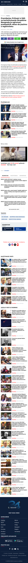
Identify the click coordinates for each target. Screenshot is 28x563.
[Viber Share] (11, 38)
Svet (2, 527)
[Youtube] (18, 244)
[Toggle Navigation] (26, 1)
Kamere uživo (9, 4)
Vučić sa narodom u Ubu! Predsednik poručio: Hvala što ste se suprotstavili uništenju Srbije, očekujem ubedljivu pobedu (19, 368)
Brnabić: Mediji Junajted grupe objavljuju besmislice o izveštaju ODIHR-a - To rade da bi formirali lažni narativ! (19, 106)
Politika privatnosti (12, 555)
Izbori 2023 (4, 219)
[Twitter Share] (24, 38)
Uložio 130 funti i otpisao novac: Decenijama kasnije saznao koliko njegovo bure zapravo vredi (15, 181)
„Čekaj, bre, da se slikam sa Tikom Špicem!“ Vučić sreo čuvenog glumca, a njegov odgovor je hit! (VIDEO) (19, 270)
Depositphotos (14, 557)
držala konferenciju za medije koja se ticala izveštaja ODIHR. (13, 96)
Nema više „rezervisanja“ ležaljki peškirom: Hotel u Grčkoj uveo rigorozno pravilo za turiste (15, 192)
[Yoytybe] (15, 549)
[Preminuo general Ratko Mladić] (6, 342)
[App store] (9, 540)
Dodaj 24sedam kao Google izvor (15, 42)
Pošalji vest (4, 555)
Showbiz (24, 4)
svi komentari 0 (7, 229)
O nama (6, 553)
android (16, 163)
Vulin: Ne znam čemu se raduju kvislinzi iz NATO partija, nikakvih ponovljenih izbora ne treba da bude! (19, 124)
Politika (16, 4)
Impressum (15, 553)
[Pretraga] (23, 1)
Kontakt (10, 553)
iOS (11, 163)
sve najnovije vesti (14, 209)
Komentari (23, 175)
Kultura (17, 522)
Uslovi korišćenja (22, 555)
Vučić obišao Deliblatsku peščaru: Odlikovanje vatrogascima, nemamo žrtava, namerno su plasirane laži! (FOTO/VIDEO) (19, 359)
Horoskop (17, 531)
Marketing (21, 553)
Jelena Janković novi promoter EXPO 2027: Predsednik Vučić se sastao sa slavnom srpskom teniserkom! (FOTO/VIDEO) (19, 349)
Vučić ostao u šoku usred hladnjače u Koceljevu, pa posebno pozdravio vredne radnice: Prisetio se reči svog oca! (19, 298)
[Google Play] (18, 540)
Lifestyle (3, 534)
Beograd (17, 527)
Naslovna (3, 15)
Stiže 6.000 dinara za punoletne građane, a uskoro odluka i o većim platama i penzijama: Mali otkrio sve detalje (19, 470)
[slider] (13, 157)
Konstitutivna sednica (15, 219)
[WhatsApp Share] (17, 38)
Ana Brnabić (4, 217)
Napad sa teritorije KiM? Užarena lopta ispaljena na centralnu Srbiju (19, 321)
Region (17, 529)
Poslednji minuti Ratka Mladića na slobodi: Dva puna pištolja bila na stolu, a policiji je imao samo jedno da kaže (19, 289)
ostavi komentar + (19, 229)
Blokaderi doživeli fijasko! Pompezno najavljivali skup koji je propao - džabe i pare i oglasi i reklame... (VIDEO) (19, 396)
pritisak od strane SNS (18, 66)
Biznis (16, 520)
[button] (13, 154)
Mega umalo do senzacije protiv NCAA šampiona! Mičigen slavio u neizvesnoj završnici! (14, 186)
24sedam (3, 165)
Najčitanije (14, 175)
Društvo (3, 531)
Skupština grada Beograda (17, 217)
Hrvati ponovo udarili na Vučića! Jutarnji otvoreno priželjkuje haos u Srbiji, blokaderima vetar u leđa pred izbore (18, 442)
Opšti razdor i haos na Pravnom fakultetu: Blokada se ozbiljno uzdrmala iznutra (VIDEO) (19, 461)
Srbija (16, 525)
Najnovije (3, 4)
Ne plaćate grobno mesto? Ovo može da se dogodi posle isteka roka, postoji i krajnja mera (15, 197)
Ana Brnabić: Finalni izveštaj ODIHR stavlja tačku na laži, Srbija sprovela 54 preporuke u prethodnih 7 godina (18, 115)
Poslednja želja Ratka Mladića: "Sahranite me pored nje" (18, 330)
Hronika (3, 529)
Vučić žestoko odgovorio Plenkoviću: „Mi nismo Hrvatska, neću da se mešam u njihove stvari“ (19, 489)
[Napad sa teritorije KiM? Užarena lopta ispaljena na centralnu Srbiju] (6, 323)
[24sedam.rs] (5, 2)
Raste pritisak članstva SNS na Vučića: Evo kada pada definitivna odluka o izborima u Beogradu (19, 133)
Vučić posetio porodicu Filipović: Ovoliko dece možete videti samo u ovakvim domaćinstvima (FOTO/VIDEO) (18, 377)
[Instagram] (12, 244)
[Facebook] (10, 244)
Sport (19, 4)
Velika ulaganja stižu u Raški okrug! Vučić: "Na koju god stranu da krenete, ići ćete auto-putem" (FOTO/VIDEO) (19, 405)
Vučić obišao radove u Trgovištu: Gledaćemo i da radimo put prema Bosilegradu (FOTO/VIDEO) (19, 452)
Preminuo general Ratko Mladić (18, 339)
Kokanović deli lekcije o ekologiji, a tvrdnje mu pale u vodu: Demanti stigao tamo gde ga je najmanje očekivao (19, 415)
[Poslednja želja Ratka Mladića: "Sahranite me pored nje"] (6, 332)
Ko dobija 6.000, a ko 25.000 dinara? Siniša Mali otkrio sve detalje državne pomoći (19, 261)
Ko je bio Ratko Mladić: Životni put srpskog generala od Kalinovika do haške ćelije (19, 433)
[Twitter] (15, 244)
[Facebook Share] (4, 38)
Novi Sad (17, 534)
